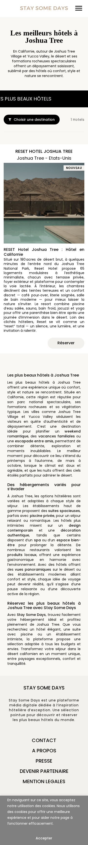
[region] (44, 820)
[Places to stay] (44, 8)
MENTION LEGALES (44, 781)
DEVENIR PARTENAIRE (44, 771)
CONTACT (44, 740)
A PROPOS (44, 750)
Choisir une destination (34, 119)
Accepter (44, 838)
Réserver (66, 343)
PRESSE (44, 761)
